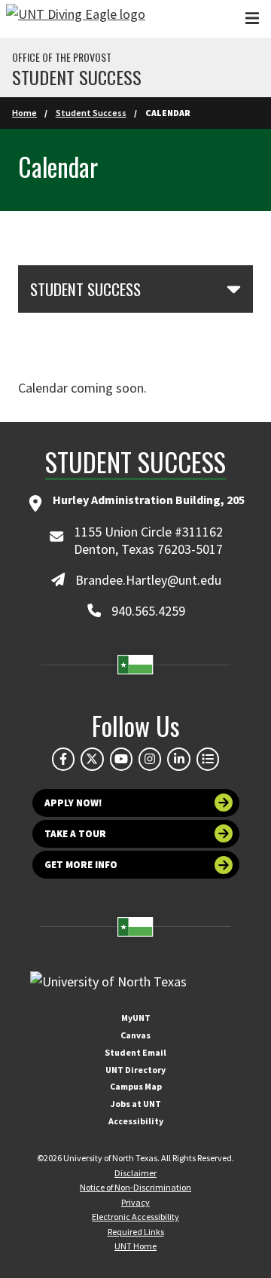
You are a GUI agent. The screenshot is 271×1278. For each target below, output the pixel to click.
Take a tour (75, 833)
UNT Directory (135, 1069)
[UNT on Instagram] (150, 759)
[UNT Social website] (207, 759)
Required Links (136, 1231)
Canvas (135, 1035)
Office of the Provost (61, 57)
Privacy (135, 1202)
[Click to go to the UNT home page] (75, 19)
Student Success (77, 77)
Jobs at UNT (136, 1103)
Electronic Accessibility (135, 1216)
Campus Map (136, 1086)
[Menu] (252, 18)
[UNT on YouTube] (121, 759)
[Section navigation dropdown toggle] (234, 288)
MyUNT (136, 1017)
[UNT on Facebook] (63, 759)
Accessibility (135, 1121)
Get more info (80, 864)
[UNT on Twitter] (92, 759)
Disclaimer (135, 1173)
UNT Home (135, 1246)
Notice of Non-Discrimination (135, 1187)
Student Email (135, 1052)
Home (24, 112)
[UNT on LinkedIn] (178, 759)
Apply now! (73, 802)
